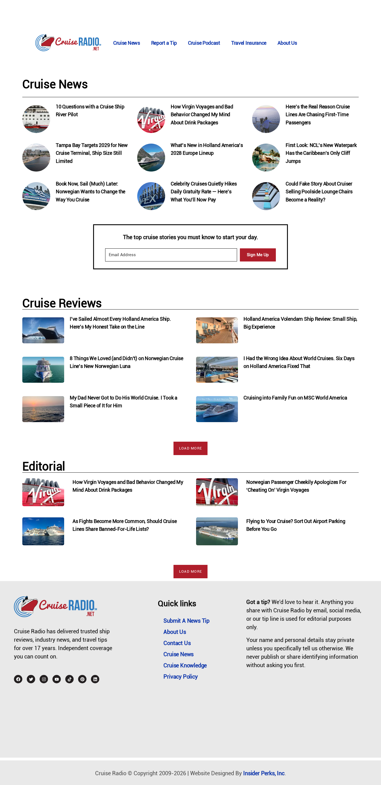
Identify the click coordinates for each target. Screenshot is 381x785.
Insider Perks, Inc (263, 773)
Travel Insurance (248, 43)
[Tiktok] (69, 679)
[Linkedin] (95, 679)
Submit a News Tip (186, 620)
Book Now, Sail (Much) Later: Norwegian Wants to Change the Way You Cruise (90, 192)
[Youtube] (56, 679)
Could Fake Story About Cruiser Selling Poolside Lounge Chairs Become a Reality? (319, 192)
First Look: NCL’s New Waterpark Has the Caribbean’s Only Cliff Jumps (321, 153)
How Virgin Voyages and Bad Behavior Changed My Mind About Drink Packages (202, 115)
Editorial (43, 466)
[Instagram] (44, 679)
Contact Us (177, 643)
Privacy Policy (180, 676)
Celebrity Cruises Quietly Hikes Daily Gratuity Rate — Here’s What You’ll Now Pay (204, 192)
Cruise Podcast (204, 43)
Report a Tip (164, 43)
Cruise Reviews (62, 303)
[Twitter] (31, 679)
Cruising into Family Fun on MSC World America (295, 398)
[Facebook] (18, 679)
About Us (287, 43)
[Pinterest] (82, 679)
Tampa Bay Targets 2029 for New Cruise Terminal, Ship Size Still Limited (92, 153)
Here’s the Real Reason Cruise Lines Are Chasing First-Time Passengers (318, 115)
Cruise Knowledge (185, 665)
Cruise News (126, 43)
